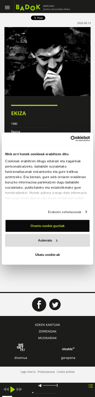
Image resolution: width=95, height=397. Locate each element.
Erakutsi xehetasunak (65, 212)
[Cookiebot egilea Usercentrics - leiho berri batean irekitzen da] (70, 138)
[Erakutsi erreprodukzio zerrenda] (91, 385)
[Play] (12, 389)
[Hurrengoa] (19, 389)
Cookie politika (66, 371)
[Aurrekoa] (6, 389)
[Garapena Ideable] (68, 349)
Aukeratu (45, 240)
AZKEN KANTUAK (47, 325)
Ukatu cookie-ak (47, 255)
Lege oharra (28, 371)
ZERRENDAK (48, 331)
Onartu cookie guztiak (47, 226)
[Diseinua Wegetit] (21, 347)
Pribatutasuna (46, 371)
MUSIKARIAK (47, 338)
